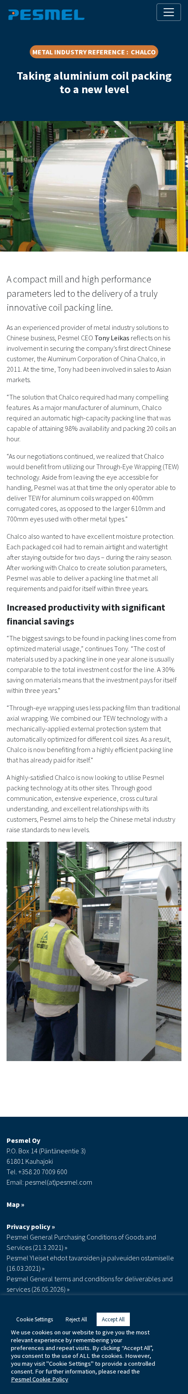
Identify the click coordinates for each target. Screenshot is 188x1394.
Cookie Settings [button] (34, 1319)
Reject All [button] (76, 1319)
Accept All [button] (113, 1319)
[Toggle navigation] (169, 12)
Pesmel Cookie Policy (39, 1379)
